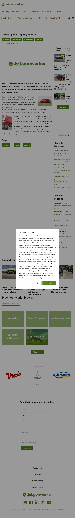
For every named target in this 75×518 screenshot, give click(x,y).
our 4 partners (28, 236)
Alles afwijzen (36, 283)
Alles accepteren (49, 283)
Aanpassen (23, 283)
